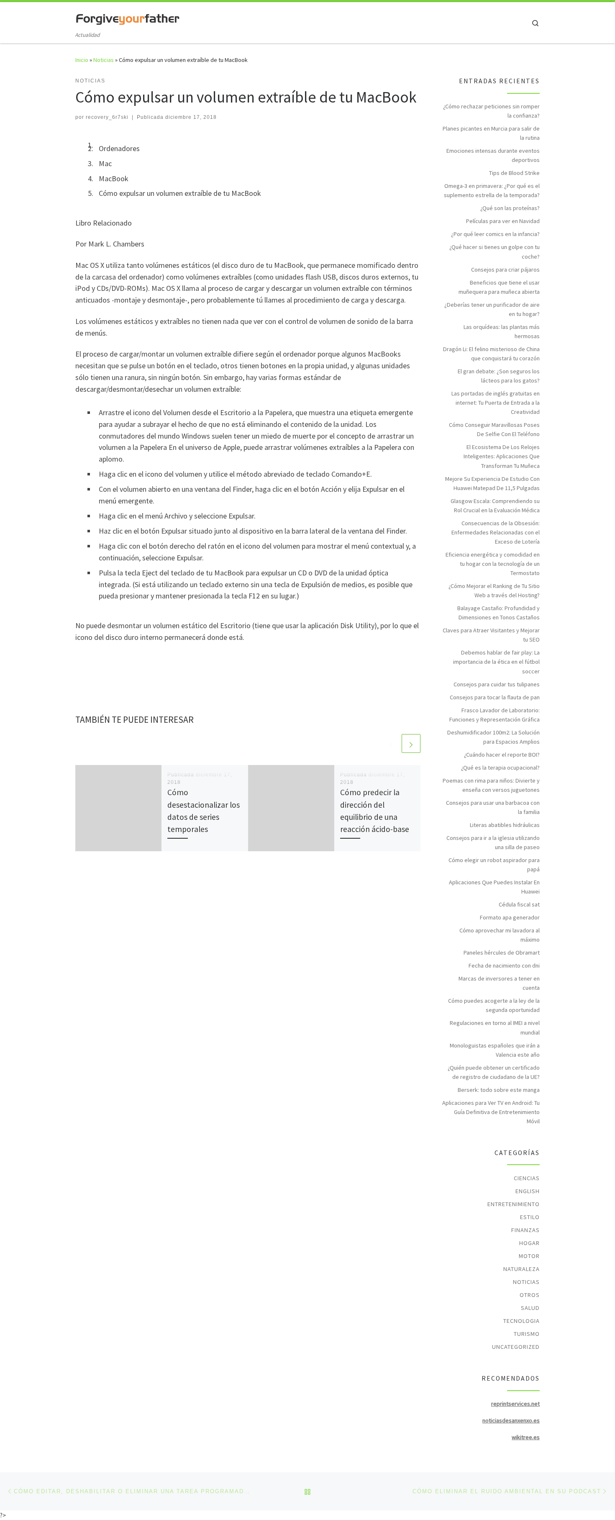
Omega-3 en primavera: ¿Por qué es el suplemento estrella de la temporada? (492, 190)
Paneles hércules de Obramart (502, 952)
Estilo (530, 1217)
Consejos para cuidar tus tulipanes (497, 684)
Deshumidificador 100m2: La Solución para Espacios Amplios (493, 737)
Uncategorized (516, 1347)
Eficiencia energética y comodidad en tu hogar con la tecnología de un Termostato (493, 564)
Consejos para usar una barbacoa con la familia (493, 807)
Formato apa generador (510, 917)
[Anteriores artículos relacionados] (391, 743)
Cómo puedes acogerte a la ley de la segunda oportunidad (494, 1005)
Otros (530, 1295)
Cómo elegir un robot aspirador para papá (494, 864)
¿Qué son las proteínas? (510, 208)
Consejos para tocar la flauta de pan (495, 697)
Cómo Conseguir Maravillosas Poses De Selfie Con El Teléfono (494, 429)
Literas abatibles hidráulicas (505, 825)
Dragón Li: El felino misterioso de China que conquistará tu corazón (491, 353)
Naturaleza (521, 1269)
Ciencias (527, 1178)
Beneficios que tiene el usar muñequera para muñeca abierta (499, 287)
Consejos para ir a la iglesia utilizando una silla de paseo (493, 842)
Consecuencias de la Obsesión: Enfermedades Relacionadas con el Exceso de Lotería (495, 532)
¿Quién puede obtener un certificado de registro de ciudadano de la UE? (494, 1072)
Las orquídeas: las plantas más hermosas (502, 331)
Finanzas (525, 1230)
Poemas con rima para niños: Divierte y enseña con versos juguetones (491, 785)
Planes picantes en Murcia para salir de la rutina (491, 133)
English (527, 1191)
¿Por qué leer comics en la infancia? (495, 234)
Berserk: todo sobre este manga (499, 1090)
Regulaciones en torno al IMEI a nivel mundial (495, 1027)
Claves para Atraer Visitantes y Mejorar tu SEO (491, 634)
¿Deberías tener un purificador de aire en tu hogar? (492, 309)
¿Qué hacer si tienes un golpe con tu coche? (494, 251)
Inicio (81, 60)
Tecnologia (521, 1321)
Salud (530, 1308)
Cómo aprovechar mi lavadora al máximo (499, 935)
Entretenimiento (513, 1204)
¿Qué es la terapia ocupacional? (500, 767)
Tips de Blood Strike (514, 173)
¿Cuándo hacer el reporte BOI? (502, 754)
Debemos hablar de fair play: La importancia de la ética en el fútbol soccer (496, 662)
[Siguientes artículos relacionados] (411, 743)
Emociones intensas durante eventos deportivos (493, 155)
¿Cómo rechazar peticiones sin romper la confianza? (491, 111)
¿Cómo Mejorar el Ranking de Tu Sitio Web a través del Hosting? (494, 590)
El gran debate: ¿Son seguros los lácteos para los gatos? (499, 375)
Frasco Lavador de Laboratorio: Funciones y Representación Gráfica (494, 714)
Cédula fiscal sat (519, 904)
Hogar (529, 1243)
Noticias (103, 60)
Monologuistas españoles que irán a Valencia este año (495, 1050)
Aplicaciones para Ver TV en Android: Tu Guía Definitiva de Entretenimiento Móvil (491, 1112)
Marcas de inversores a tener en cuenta (499, 983)
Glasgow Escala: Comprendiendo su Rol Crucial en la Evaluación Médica (495, 505)
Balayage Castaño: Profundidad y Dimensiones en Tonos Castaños (498, 612)
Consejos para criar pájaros (505, 269)
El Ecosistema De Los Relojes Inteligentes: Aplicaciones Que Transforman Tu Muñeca (502, 456)
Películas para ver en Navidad (503, 221)
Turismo (527, 1334)
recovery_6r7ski (107, 117)
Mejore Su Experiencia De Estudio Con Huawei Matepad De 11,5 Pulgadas (492, 483)
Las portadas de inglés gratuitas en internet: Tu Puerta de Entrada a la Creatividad (495, 403)
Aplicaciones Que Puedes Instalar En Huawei (494, 886)
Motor (529, 1256)
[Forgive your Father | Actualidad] (127, 17)
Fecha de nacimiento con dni (504, 965)
